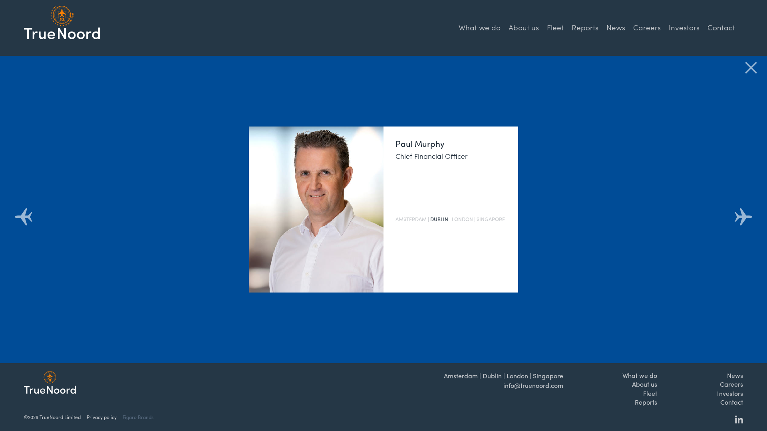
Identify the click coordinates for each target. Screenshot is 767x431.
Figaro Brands (138, 417)
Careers (647, 27)
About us (524, 27)
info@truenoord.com (533, 385)
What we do (480, 27)
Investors (684, 27)
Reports (585, 27)
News (615, 27)
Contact (721, 27)
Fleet (555, 27)
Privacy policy (102, 417)
